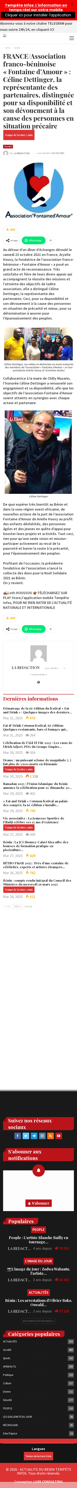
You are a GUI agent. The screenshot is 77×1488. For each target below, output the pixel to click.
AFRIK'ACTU (9, 1366)
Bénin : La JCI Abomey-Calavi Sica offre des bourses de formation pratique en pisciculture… (35, 846)
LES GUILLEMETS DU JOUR (17, 1416)
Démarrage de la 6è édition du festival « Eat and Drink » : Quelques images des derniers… (37, 710)
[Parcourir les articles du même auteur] (38, 653)
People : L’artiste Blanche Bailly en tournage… (38, 1239)
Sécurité (7, 1400)
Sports (6, 1358)
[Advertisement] (38, 955)
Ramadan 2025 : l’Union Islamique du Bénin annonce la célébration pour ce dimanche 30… (37, 786)
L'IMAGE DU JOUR (38, 1261)
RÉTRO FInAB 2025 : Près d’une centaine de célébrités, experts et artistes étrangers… (36, 865)
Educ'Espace (10, 1433)
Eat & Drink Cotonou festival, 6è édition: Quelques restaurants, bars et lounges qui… (35, 727)
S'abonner (40, 1203)
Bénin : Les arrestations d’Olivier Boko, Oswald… (38, 1302)
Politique (8, 1375)
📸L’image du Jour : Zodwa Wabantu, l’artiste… (38, 1271)
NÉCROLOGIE (10, 1425)
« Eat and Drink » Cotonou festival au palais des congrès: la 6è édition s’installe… (35, 803)
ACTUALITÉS (38, 1292)
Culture (7, 1383)
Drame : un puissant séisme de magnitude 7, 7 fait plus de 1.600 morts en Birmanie (37, 762)
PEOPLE (38, 1229)
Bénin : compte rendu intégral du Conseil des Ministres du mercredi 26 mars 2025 (37, 882)
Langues (38, 1448)
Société (8, 146)
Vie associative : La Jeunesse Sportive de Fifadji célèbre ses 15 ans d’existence (33, 820)
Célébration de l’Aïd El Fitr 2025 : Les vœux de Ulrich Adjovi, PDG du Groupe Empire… (37, 745)
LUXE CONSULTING (48, 1481)
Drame (6, 1391)
